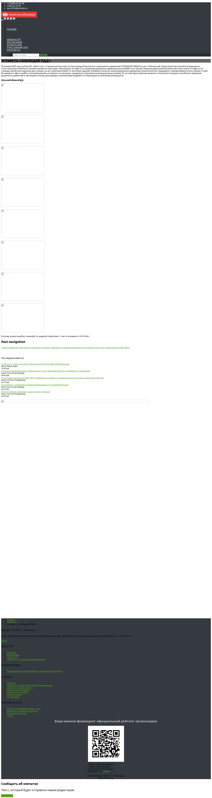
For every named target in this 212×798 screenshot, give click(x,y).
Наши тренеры (14, 694)
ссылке (106, 771)
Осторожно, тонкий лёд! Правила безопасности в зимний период (35, 384)
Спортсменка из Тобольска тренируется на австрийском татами (34, 347)
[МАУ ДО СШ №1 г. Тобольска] (9, 19)
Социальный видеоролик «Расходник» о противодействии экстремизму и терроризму (45, 370)
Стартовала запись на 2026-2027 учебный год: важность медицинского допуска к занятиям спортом (52, 377)
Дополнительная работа (19, 687)
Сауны (10, 715)
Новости (11, 621)
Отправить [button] (7, 795)
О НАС (4, 640)
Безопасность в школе (18, 689)
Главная (11, 619)
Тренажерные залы (17, 713)
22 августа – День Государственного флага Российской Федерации (35, 364)
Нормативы (13, 654)
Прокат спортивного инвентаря (23, 708)
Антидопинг (13, 696)
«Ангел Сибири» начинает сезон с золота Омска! (25, 391)
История (11, 652)
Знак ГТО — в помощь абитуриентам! (26, 659)
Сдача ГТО (12, 657)
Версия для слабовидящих (21, 14)
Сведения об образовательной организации (30, 685)
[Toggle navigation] (2, 19)
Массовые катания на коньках (22, 710)
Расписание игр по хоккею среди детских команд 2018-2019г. (99, 347)
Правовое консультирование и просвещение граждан (35, 671)
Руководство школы (17, 692)
